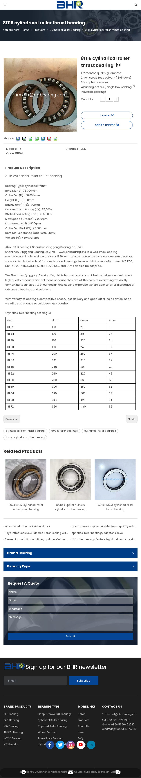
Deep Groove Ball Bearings (54, 714)
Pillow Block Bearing (50, 738)
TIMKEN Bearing (13, 732)
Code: (10, 153)
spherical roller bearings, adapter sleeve (97, 533)
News (81, 732)
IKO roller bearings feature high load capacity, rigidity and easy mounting (104, 539)
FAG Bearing (11, 720)
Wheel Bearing (47, 732)
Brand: (70, 149)
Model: (10, 149)
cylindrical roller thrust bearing (25, 431)
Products (83, 720)
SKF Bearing (11, 714)
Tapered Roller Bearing (52, 726)
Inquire (104, 115)
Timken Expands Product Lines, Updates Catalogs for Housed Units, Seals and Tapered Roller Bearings (37, 539)
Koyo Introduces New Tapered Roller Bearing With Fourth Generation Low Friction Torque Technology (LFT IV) (37, 533)
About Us (83, 726)
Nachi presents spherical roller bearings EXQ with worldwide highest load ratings (104, 526)
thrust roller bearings (64, 431)
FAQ (80, 738)
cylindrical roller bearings (100, 431)
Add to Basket (105, 125)
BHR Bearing (22, 247)
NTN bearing (11, 744)
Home (82, 714)
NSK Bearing (11, 726)
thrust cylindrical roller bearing (25, 437)
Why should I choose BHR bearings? (27, 526)
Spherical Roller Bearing (53, 720)
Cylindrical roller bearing (21, 313)
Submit (70, 636)
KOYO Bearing (12, 738)
